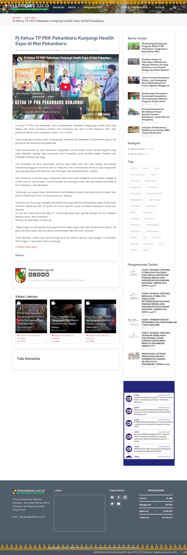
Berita (72, 7)
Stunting (134, 243)
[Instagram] (39, 275)
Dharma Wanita (137, 174)
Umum (145, 250)
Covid (156, 168)
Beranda (58, 7)
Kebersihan (135, 193)
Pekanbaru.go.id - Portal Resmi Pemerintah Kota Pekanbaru (107, 547)
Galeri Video (30, 17)
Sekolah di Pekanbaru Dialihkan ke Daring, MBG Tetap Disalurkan (156, 130)
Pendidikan (135, 231)
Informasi (134, 180)
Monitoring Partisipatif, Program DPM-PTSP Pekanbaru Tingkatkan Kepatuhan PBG (154, 47)
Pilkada (133, 237)
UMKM (133, 250)
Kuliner (133, 212)
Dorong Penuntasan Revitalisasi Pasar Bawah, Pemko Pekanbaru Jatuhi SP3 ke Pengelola (156, 114)
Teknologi (148, 243)
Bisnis (145, 168)
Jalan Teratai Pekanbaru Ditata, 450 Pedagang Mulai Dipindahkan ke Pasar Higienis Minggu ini (155, 81)
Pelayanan (135, 224)
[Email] (30, 275)
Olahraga (134, 218)
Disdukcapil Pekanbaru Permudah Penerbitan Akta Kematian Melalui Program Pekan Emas (155, 97)
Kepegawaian (136, 199)
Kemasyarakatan (154, 193)
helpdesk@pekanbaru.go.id (32, 517)
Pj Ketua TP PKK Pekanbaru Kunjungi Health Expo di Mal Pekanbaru (64, 40)
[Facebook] (34, 275)
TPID (161, 243)
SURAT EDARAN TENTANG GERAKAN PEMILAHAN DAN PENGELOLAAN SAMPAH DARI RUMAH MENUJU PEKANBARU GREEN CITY (156, 339)
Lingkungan (147, 212)
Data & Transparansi (134, 7)
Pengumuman (93, 7)
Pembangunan (152, 224)
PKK (145, 237)
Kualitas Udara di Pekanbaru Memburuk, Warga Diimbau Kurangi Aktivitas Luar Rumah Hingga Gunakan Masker (155, 64)
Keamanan (152, 187)
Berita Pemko (142, 149)
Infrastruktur (151, 180)
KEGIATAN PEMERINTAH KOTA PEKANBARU (39, 50)
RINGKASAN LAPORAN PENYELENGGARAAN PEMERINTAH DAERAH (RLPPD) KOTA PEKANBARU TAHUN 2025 (155, 359)
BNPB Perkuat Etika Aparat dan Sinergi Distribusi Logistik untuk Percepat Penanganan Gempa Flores (153, 424)
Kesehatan (135, 206)
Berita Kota (139, 153)
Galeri (110, 7)
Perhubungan (152, 231)
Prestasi (156, 237)
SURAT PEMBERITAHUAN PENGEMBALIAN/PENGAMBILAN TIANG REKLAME (159, 322)
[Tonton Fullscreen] (26, 247)
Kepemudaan (155, 199)
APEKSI (133, 168)
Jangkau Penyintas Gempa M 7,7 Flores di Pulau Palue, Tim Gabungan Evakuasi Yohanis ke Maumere (153, 399)
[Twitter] (43, 275)
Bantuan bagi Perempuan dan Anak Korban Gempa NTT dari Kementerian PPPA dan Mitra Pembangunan (152, 412)
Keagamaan (135, 187)
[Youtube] (47, 275)
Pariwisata (149, 218)
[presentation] (18, 321)
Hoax (153, 174)
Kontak (159, 7)
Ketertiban (151, 206)
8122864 (94, 50)
